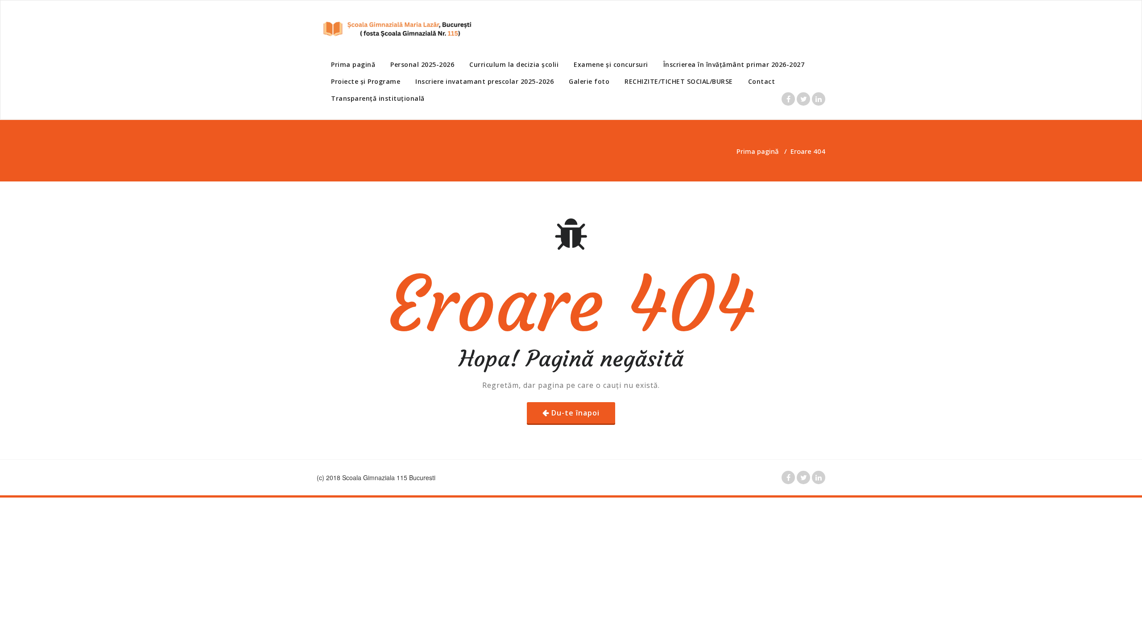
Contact (761, 81)
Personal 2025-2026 (422, 64)
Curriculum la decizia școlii (514, 64)
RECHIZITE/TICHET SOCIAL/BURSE (679, 81)
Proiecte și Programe (365, 81)
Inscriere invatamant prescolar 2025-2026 (484, 81)
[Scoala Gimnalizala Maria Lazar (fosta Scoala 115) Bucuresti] (395, 29)
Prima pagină (353, 64)
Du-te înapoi (575, 413)
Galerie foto (589, 81)
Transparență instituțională (378, 98)
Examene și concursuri (611, 64)
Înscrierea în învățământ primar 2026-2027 (734, 64)
